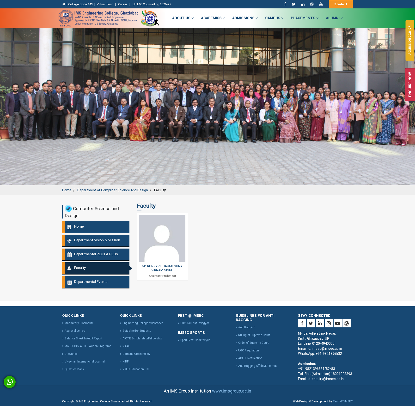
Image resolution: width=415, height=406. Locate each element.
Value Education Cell (135, 369)
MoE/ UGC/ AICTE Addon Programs (88, 346)
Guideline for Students (136, 330)
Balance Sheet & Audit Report (83, 338)
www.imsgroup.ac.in (231, 391)
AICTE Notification (250, 358)
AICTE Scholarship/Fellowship (142, 338)
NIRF (125, 361)
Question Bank (74, 369)
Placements (303, 18)
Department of (112, 190)
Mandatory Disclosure (79, 323)
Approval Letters (75, 330)
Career (123, 4)
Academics (212, 18)
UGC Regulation (248, 350)
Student (340, 4)
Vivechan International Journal (85, 361)
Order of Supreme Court (253, 342)
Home (66, 190)
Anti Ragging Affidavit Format (257, 366)
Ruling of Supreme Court (254, 335)
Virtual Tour (105, 4)
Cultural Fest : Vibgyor (194, 323)
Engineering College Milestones (142, 323)
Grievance (71, 354)
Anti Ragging (246, 327)
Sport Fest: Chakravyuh (195, 340)
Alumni (333, 18)
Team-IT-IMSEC (343, 401)
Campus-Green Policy (136, 354)
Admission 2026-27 (409, 40)
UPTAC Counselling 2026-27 (152, 4)
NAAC (126, 346)
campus (273, 18)
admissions (244, 18)
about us (181, 18)
